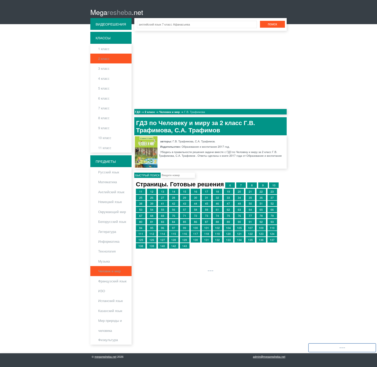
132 (217, 240)
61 (217, 209)
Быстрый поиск (147, 175)
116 (184, 234)
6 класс (104, 98)
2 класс (104, 58)
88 (217, 222)
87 (206, 222)
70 (173, 216)
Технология (107, 251)
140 (162, 246)
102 (217, 228)
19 (228, 191)
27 (162, 198)
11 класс (104, 147)
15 (184, 191)
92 (261, 222)
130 (195, 240)
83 (162, 222)
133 (228, 240)
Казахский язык (110, 310)
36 (261, 198)
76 (239, 216)
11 (140, 191)
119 (217, 234)
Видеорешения (111, 24)
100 (195, 228)
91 (250, 222)
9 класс (104, 127)
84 (173, 222)
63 (239, 209)
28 (173, 198)
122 (250, 234)
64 (250, 209)
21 (250, 191)
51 (261, 203)
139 (151, 246)
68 (151, 216)
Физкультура (108, 339)
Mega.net (116, 12)
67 (140, 216)
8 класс (104, 117)
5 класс (104, 88)
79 (272, 216)
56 (173, 209)
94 (140, 228)
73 (206, 216)
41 (162, 203)
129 (184, 240)
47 (228, 203)
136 (261, 240)
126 (151, 240)
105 (239, 228)
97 (173, 228)
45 (206, 203)
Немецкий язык (110, 201)
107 (250, 228)
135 (250, 240)
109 (261, 228)
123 (261, 234)
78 (261, 216)
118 (206, 234)
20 (239, 191)
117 (195, 234)
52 (272, 203)
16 (195, 191)
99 (184, 228)
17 (206, 191)
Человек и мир (109, 271)
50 (250, 203)
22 (261, 191)
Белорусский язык (112, 221)
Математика (107, 181)
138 (140, 246)
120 (228, 234)
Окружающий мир (112, 211)
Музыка (104, 261)
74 (217, 216)
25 (140, 198)
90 (239, 222)
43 (184, 203)
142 (173, 246)
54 (151, 209)
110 (272, 228)
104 (228, 228)
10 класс (104, 137)
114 (162, 234)
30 (195, 198)
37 (272, 198)
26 (151, 198)
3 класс (104, 68)
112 (151, 234)
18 (217, 191)
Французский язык (112, 281)
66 (272, 209)
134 (239, 240)
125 (140, 240)
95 (151, 228)
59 (206, 209)
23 (272, 191)
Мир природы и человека (110, 325)
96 (162, 228)
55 (162, 209)
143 (184, 246)
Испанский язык (110, 300)
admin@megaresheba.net (269, 357)
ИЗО (101, 290)
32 (217, 198)
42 (173, 203)
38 (140, 203)
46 (217, 203)
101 (206, 228)
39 (151, 203)
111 (140, 234)
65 (261, 209)
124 (272, 234)
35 (250, 198)
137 (272, 240)
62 (228, 209)
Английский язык (111, 191)
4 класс (104, 78)
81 (151, 222)
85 (184, 222)
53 (140, 209)
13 (162, 191)
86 (195, 222)
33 (228, 198)
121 (239, 234)
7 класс (104, 108)
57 (184, 209)
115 (173, 234)
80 (140, 222)
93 (272, 222)
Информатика (108, 241)
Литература (107, 231)
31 (206, 198)
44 (195, 203)
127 (162, 240)
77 (250, 216)
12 (151, 191)
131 (206, 240)
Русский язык (108, 172)
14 (173, 191)
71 (184, 216)
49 (239, 203)
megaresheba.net (105, 357)
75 (228, 216)
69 (162, 216)
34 (239, 198)
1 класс (104, 48)
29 (184, 198)
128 (173, 240)
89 (228, 222)
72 (195, 216)
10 (273, 185)
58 (195, 209)
